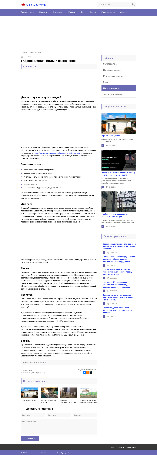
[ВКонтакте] (84, 372)
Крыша (71, 12)
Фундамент (58, 12)
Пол (82, 12)
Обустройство (110, 64)
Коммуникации (108, 12)
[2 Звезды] (24, 372)
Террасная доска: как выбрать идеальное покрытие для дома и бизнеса (117, 310)
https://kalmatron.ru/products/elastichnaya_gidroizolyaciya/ (58, 153)
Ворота (93, 12)
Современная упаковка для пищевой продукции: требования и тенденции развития (119, 246)
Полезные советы (112, 70)
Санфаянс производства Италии (68, 401)
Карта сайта (131, 447)
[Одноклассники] (87, 372)
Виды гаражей (27, 12)
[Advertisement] (78, 33)
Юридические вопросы (114, 76)
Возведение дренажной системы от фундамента (88, 401)
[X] (91, 372)
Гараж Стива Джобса (28, 400)
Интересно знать (111, 88)
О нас (113, 447)
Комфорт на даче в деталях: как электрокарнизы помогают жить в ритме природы (118, 297)
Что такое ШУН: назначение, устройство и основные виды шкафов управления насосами (116, 284)
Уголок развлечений (113, 94)
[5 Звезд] (30, 372)
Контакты (120, 447)
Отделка (123, 12)
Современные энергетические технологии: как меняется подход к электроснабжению (118, 271)
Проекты (43, 12)
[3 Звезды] (26, 372)
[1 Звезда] (22, 372)
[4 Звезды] (28, 372)
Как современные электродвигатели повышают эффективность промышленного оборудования (119, 259)
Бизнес (106, 82)
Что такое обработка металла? (48, 401)
